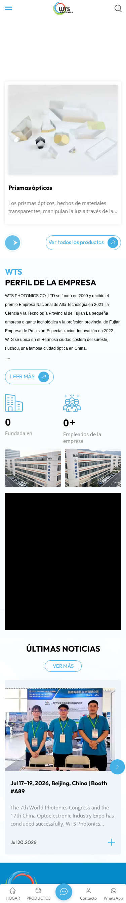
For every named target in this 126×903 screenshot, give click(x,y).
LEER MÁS (23, 381)
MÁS (18, 102)
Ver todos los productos (76, 247)
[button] (10, 248)
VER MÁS (63, 671)
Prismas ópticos (30, 193)
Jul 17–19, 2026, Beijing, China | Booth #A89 (58, 792)
